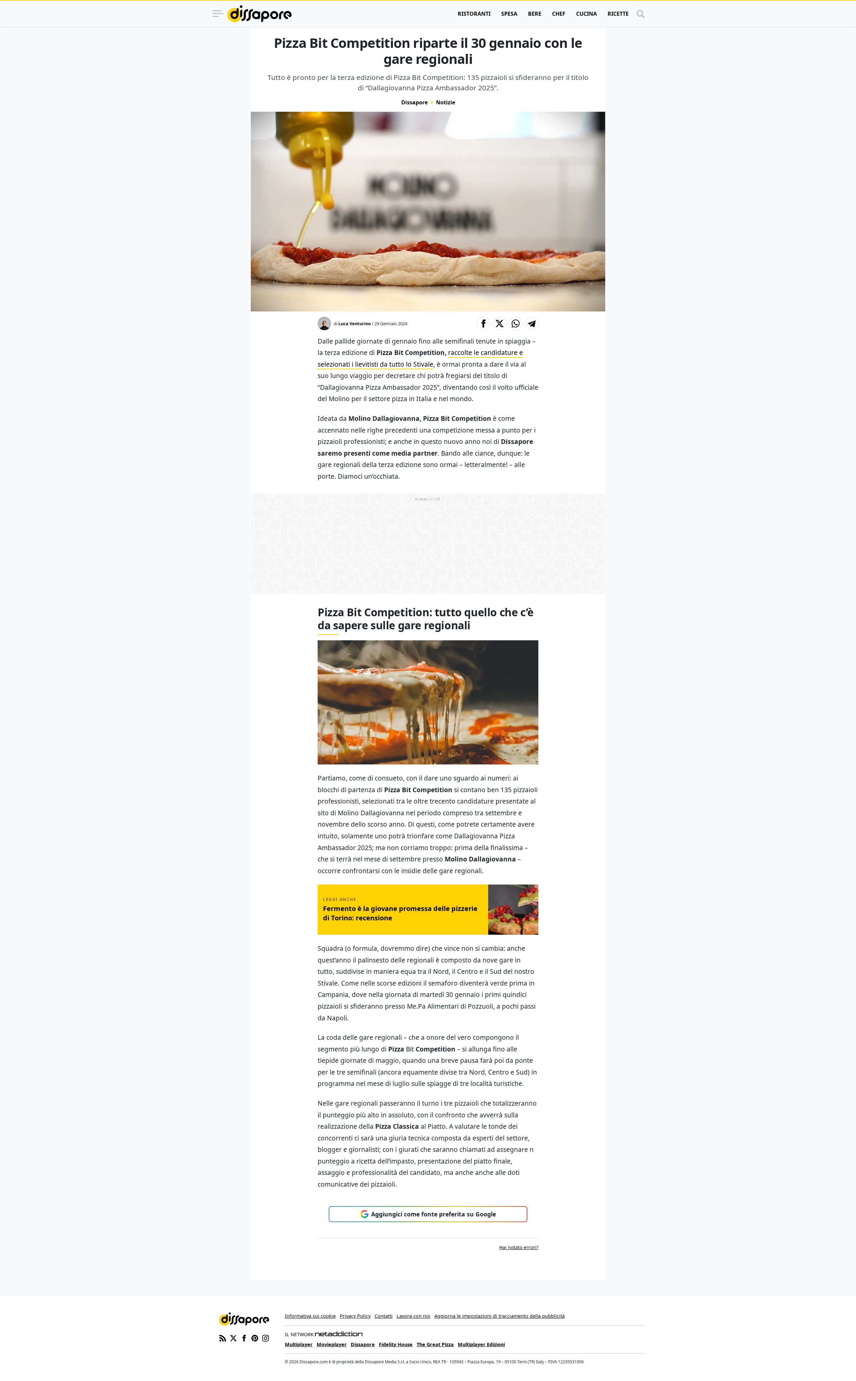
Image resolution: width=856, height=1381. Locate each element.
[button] (483, 323)
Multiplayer (299, 1344)
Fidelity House (396, 1344)
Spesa (509, 13)
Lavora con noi (413, 1316)
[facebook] (244, 1337)
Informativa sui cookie (310, 1316)
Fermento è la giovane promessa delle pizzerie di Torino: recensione (400, 913)
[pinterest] (254, 1337)
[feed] (222, 1337)
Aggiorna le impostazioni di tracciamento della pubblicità (499, 1316)
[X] (233, 1337)
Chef (558, 13)
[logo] (259, 13)
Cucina (586, 13)
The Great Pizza (435, 1344)
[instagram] (265, 1337)
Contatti (383, 1316)
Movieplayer (332, 1344)
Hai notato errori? (518, 1247)
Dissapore (414, 102)
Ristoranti (474, 13)
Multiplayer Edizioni (481, 1344)
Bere (534, 13)
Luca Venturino (354, 323)
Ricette (618, 13)
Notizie (445, 102)
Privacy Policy (355, 1316)
